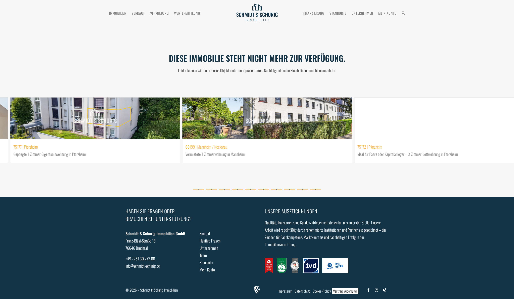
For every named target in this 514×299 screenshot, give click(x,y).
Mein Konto (207, 270)
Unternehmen (209, 248)
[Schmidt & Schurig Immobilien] (257, 13)
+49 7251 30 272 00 (140, 259)
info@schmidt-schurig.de (142, 266)
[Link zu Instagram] (376, 290)
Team (203, 255)
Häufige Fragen (210, 241)
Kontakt (205, 233)
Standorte (206, 262)
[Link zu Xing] (384, 290)
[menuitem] (117, 13)
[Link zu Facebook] (368, 290)
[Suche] (403, 13)
